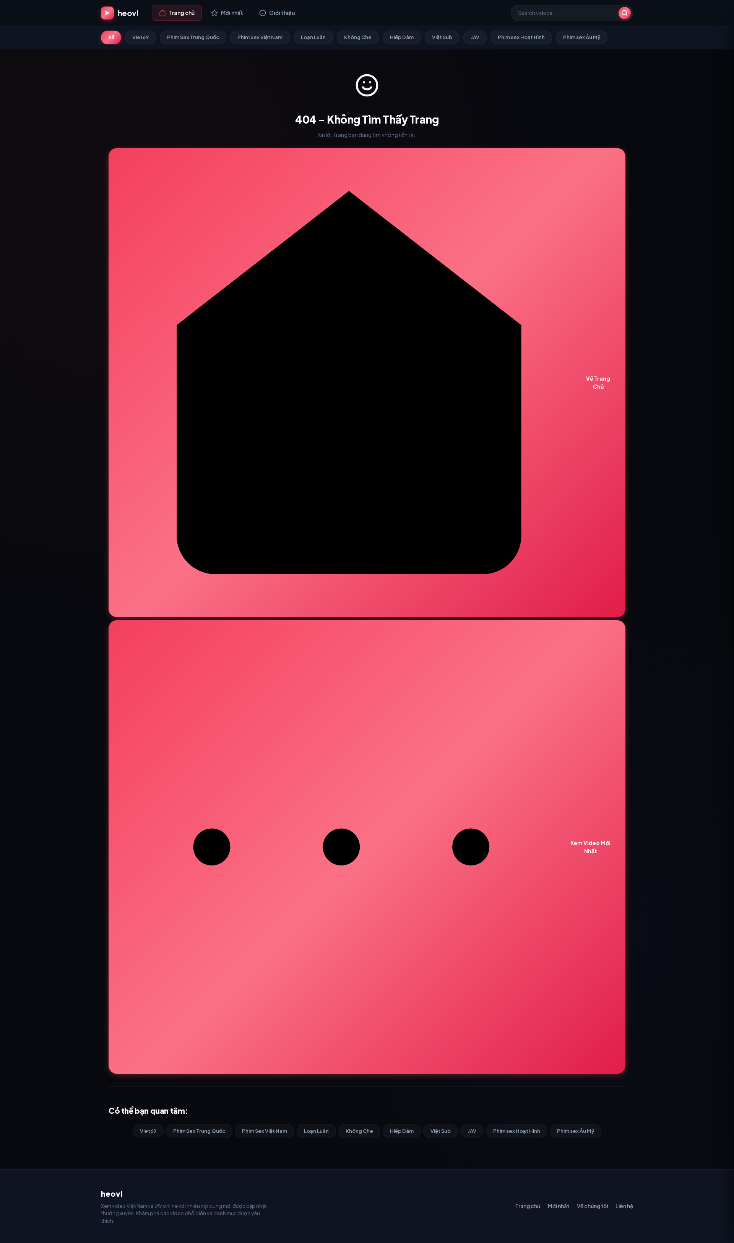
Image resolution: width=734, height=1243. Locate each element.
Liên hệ (624, 1206)
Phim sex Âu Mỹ (581, 37)
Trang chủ (527, 1206)
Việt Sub (442, 37)
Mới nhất (558, 1206)
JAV (475, 37)
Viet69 (140, 37)
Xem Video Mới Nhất (590, 846)
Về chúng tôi (592, 1206)
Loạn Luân (313, 37)
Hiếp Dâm (402, 37)
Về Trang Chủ (598, 382)
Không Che (358, 37)
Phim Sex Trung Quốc (193, 37)
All (111, 37)
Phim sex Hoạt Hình (521, 37)
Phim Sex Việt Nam (260, 37)
